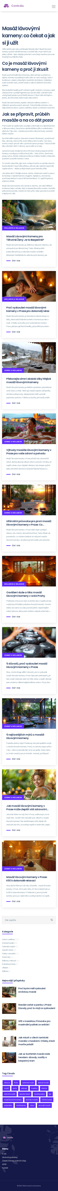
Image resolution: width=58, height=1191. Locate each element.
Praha (16, 1082)
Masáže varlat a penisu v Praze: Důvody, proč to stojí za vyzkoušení (36, 1006)
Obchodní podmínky (9, 1157)
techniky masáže (32, 1100)
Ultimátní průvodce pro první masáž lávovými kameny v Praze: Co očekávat (28, 523)
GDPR (4, 1164)
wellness (24, 1088)
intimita (44, 1088)
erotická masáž (43, 1082)
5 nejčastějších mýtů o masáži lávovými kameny (25, 736)
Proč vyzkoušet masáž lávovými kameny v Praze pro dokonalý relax (27, 309)
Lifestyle (6, 967)
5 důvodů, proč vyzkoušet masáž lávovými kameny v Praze (26, 665)
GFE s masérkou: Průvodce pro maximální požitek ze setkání (34, 1023)
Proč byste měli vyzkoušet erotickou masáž (32, 990)
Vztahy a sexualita (10, 953)
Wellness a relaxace (14, 228)
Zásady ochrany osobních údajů (14, 1161)
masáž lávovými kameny (13, 1100)
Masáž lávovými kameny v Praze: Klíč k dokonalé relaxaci (26, 878)
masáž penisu (21, 1105)
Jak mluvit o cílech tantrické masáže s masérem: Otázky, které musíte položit (36, 1041)
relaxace (7, 1082)
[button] (53, 6)
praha (15, 1088)
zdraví (32, 1105)
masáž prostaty (39, 1094)
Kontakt (5, 1168)
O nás (4, 1154)
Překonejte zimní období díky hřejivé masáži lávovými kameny (28, 380)
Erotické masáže (9, 943)
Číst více (16, 261)
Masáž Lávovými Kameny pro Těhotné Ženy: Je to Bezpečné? (25, 238)
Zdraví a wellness (13, 370)
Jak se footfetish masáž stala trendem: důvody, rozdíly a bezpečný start (34, 1057)
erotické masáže (9, 1094)
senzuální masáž (44, 1105)
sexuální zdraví (24, 1094)
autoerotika (8, 1105)
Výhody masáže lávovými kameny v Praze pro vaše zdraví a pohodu (28, 451)
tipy (50, 1094)
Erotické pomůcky (10, 964)
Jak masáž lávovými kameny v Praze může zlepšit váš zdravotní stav (26, 807)
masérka (34, 1088)
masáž (6, 1088)
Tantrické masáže (10, 946)
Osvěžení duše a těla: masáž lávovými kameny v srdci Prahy (25, 594)
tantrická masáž (28, 1082)
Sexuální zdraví (9, 950)
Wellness (6, 971)
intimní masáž (47, 1100)
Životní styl (7, 957)
